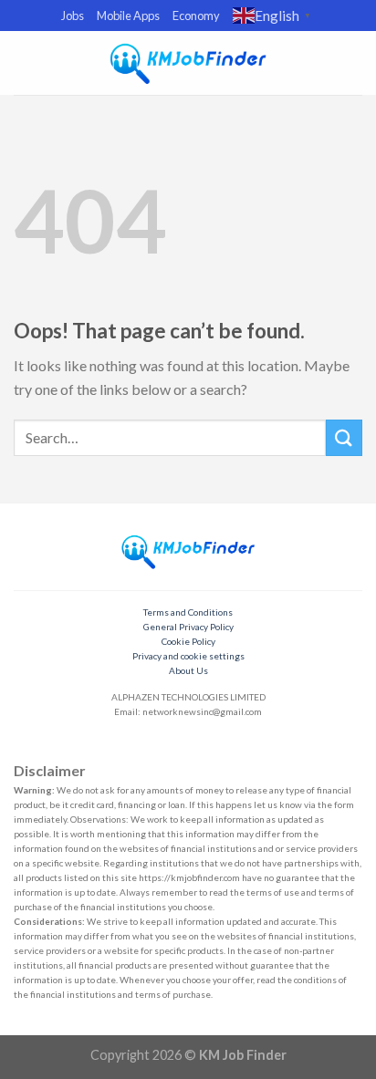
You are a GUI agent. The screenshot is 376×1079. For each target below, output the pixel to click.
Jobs (72, 15)
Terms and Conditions (188, 612)
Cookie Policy (188, 641)
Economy (196, 15)
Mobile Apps (128, 15)
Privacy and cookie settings (188, 655)
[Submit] (344, 437)
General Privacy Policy (188, 626)
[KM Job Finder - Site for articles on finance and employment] (188, 62)
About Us (188, 670)
